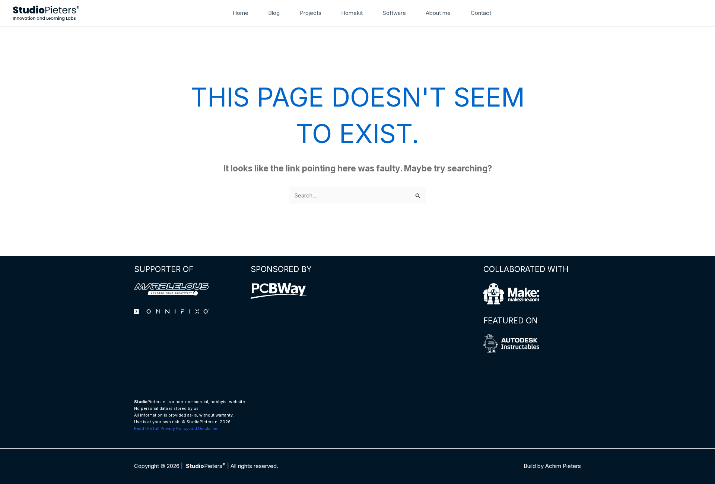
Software (394, 12)
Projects (310, 12)
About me (438, 12)
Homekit (352, 12)
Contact (481, 12)
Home (240, 12)
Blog (274, 12)
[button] (507, 13)
